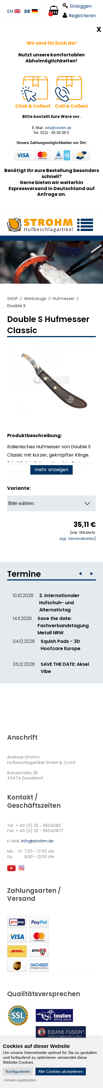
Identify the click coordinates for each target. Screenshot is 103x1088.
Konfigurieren (18, 1071)
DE (27, 12)
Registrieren (82, 15)
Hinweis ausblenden (20, 1080)
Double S (16, 306)
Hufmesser (63, 298)
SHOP (12, 298)
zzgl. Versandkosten (76, 538)
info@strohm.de (58, 128)
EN (10, 12)
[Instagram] (21, 870)
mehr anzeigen (51, 469)
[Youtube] (11, 870)
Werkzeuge (35, 298)
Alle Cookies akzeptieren (60, 1071)
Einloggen (81, 6)
